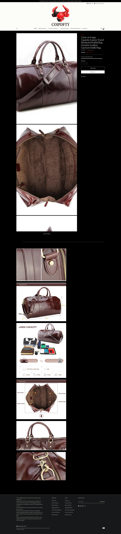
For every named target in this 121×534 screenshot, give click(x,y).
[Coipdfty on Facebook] (87, 3)
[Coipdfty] (60, 15)
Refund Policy (55, 505)
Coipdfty (83, 50)
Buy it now (92, 72)
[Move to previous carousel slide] (101, 490)
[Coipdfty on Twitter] (92, 3)
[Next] (84, 1)
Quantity (83, 61)
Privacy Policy (55, 503)
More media (47, 233)
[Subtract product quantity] (82, 63)
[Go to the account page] (101, 28)
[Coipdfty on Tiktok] (90, 3)
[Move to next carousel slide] (103, 490)
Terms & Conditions (56, 510)
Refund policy (55, 514)
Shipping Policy (55, 507)
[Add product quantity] (86, 63)
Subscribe (102, 501)
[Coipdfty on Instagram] (88, 3)
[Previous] (36, 1)
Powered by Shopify (20, 529)
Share (84, 76)
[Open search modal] (17, 28)
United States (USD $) (99, 3)
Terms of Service (56, 512)
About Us (54, 500)
